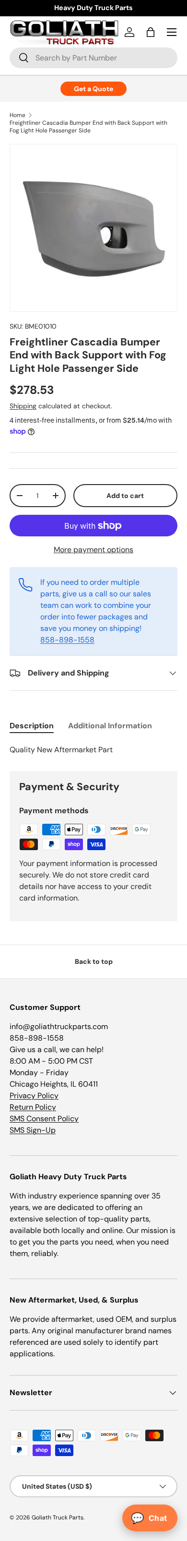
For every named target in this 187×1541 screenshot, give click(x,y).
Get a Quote (93, 88)
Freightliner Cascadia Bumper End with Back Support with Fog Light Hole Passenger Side (88, 126)
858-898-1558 (67, 640)
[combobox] (93, 57)
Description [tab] (32, 726)
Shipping (23, 406)
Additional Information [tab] (110, 726)
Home (17, 115)
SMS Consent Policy (44, 1119)
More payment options (93, 550)
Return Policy (33, 1107)
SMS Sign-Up (33, 1130)
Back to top (94, 961)
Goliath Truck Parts (57, 1517)
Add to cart (125, 495)
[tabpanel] (93, 750)
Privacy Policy (34, 1096)
